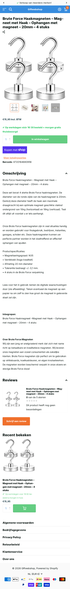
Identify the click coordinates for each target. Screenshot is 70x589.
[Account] (59, 9)
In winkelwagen (40, 139)
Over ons (8, 559)
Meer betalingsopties (15, 157)
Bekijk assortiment (4, 9)
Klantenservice (12, 551)
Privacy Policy (12, 537)
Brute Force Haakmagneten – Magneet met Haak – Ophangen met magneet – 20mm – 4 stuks (19, 485)
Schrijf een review (16, 421)
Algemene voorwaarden (18, 522)
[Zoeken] (10, 9)
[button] (3, 3)
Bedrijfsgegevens (14, 530)
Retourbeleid (11, 544)
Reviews (10, 380)
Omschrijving (14, 173)
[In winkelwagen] (24, 508)
